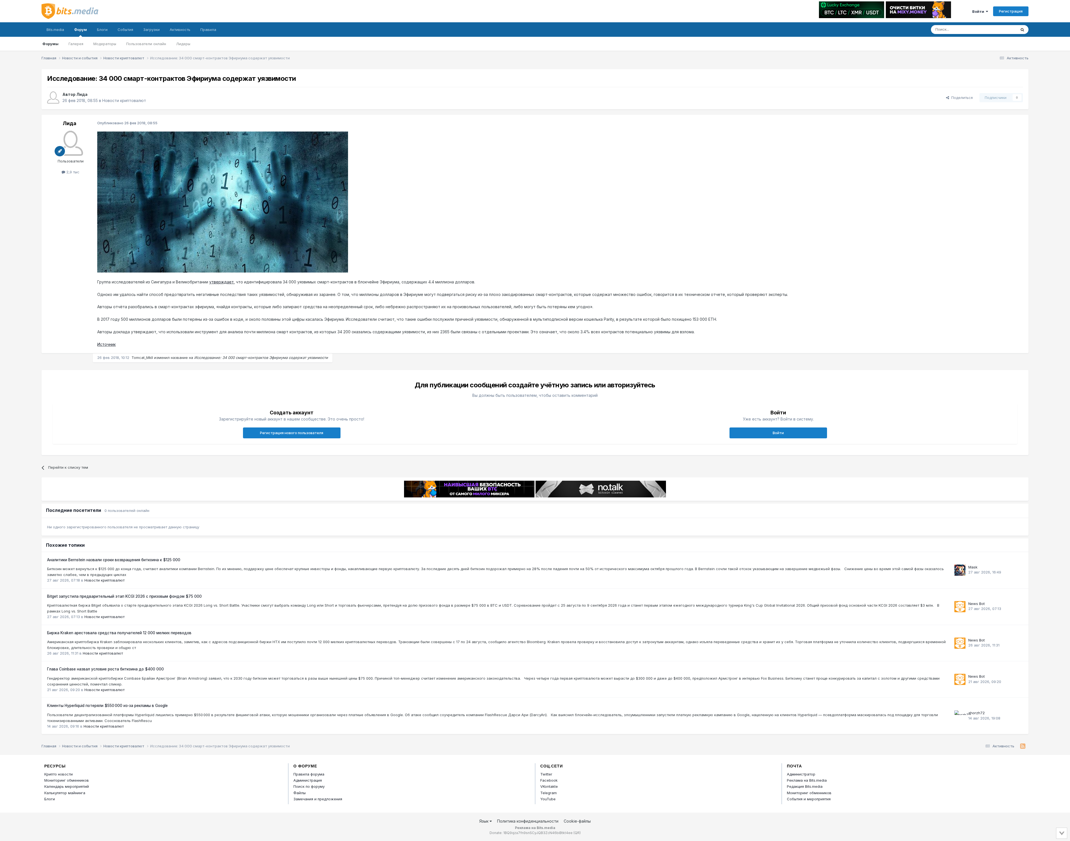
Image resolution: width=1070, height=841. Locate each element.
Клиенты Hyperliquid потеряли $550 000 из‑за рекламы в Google (107, 705)
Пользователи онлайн (146, 44)
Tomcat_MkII (142, 357)
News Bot (976, 603)
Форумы (50, 44)
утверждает (221, 281)
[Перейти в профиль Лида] (53, 97)
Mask (972, 567)
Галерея (76, 44)
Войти (979, 11)
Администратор (801, 774)
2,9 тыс (72, 172)
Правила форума (308, 774)
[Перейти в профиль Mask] (960, 570)
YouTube (548, 799)
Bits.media (55, 29)
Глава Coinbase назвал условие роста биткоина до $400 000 (105, 669)
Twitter (546, 774)
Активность (180, 29)
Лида (81, 94)
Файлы (299, 793)
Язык (484, 821)
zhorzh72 (976, 713)
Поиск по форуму (309, 786)
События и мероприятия (809, 799)
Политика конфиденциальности (527, 821)
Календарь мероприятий (66, 786)
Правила (208, 29)
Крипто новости (58, 774)
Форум (80, 29)
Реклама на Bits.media (807, 780)
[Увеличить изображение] (222, 201)
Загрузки (151, 29)
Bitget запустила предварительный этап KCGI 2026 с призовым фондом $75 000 (124, 596)
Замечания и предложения (317, 799)
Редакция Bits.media (805, 786)
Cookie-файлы (577, 821)
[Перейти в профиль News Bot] (960, 606)
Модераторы (104, 44)
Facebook (549, 780)
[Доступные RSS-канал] (1022, 746)
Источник (106, 344)
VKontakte (549, 786)
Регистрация (1011, 11)
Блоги (102, 29)
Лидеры (183, 44)
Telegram (548, 793)
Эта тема (1001, 29)
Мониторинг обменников (66, 780)
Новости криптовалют (124, 100)
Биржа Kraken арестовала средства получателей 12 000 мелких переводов (119, 633)
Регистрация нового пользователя (291, 433)
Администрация (307, 780)
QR (577, 833)
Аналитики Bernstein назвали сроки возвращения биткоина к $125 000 (113, 560)
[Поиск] (1022, 29)
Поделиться (961, 97)
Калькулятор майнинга (64, 793)
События (125, 29)
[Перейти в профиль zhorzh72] (960, 715)
